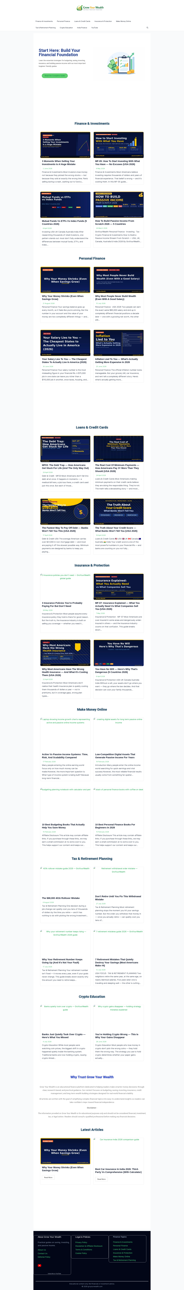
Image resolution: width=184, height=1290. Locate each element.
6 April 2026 (100, 676)
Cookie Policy (81, 1253)
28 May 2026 (47, 610)
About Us (42, 1250)
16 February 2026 (102, 761)
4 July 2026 (47, 1041)
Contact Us (42, 1253)
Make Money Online (123, 21)
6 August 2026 (48, 902)
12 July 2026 (100, 970)
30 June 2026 (48, 366)
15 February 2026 (49, 832)
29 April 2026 (48, 472)
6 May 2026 (100, 168)
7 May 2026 (100, 613)
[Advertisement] (92, 104)
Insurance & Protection (103, 21)
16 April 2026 (101, 535)
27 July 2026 (101, 903)
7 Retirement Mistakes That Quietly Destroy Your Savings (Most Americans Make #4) (116, 962)
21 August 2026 (49, 303)
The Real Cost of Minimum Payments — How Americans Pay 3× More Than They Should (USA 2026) (117, 468)
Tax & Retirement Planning (46, 28)
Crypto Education (66, 28)
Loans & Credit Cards (82, 21)
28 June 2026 (101, 1041)
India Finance (82, 28)
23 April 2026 (48, 679)
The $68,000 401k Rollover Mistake (61, 898)
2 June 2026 (47, 168)
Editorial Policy (44, 1257)
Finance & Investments (44, 21)
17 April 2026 (47, 535)
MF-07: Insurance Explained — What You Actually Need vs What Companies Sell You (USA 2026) (117, 606)
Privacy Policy (81, 1242)
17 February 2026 (49, 761)
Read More (48, 1177)
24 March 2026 (101, 228)
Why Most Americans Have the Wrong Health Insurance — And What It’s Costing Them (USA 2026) (65, 672)
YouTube (94, 28)
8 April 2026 (47, 228)
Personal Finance (63, 21)
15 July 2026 (100, 303)
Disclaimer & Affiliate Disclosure (88, 1246)
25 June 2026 (101, 366)
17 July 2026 (47, 967)
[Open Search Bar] (147, 28)
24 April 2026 (101, 475)
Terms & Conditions (83, 1250)
